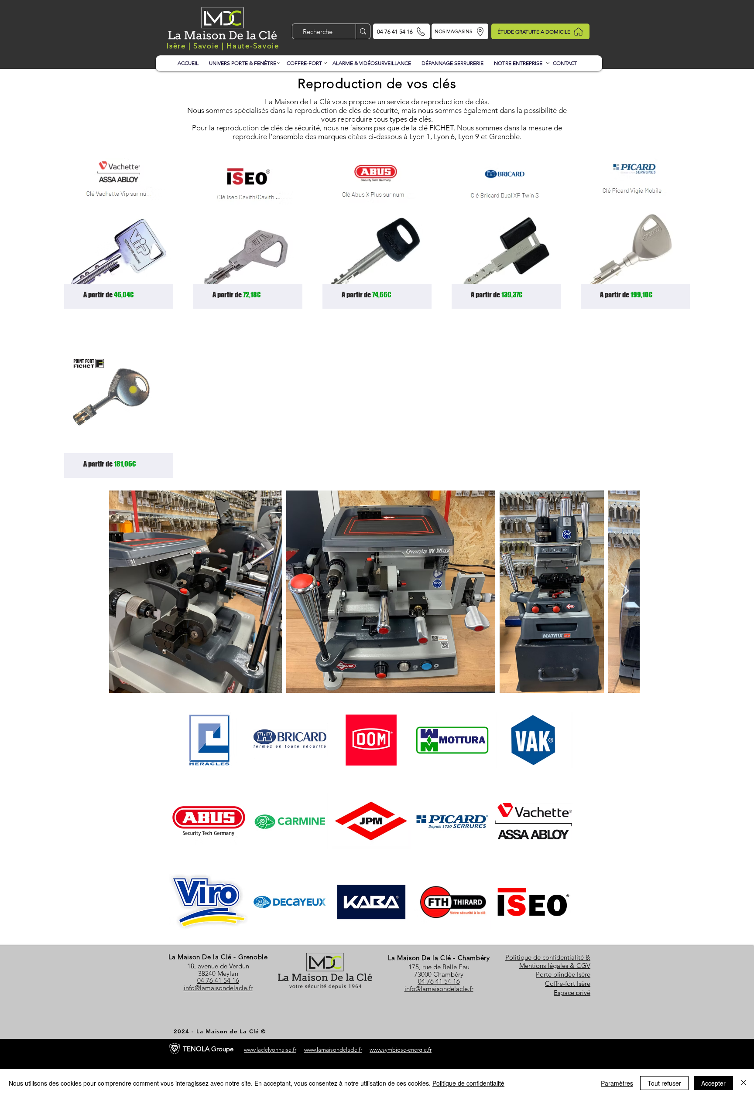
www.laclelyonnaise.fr (270, 1049)
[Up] (546, 63)
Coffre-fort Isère (567, 983)
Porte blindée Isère (563, 974)
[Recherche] (363, 31)
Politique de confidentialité (468, 1083)
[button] (242, 59)
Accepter (713, 1083)
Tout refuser (664, 1083)
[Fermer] (743, 1083)
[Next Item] (625, 591)
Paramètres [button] (617, 1083)
